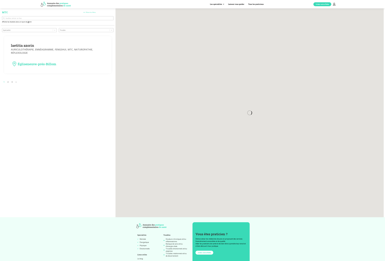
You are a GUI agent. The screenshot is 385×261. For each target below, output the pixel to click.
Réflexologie (19, 52)
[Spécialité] (29, 31)
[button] (322, 4)
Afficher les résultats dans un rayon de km (17, 22)
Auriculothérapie (22, 49)
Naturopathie (83, 49)
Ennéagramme (44, 49)
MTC (70, 49)
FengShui (60, 49)
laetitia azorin (22, 45)
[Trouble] (86, 31)
